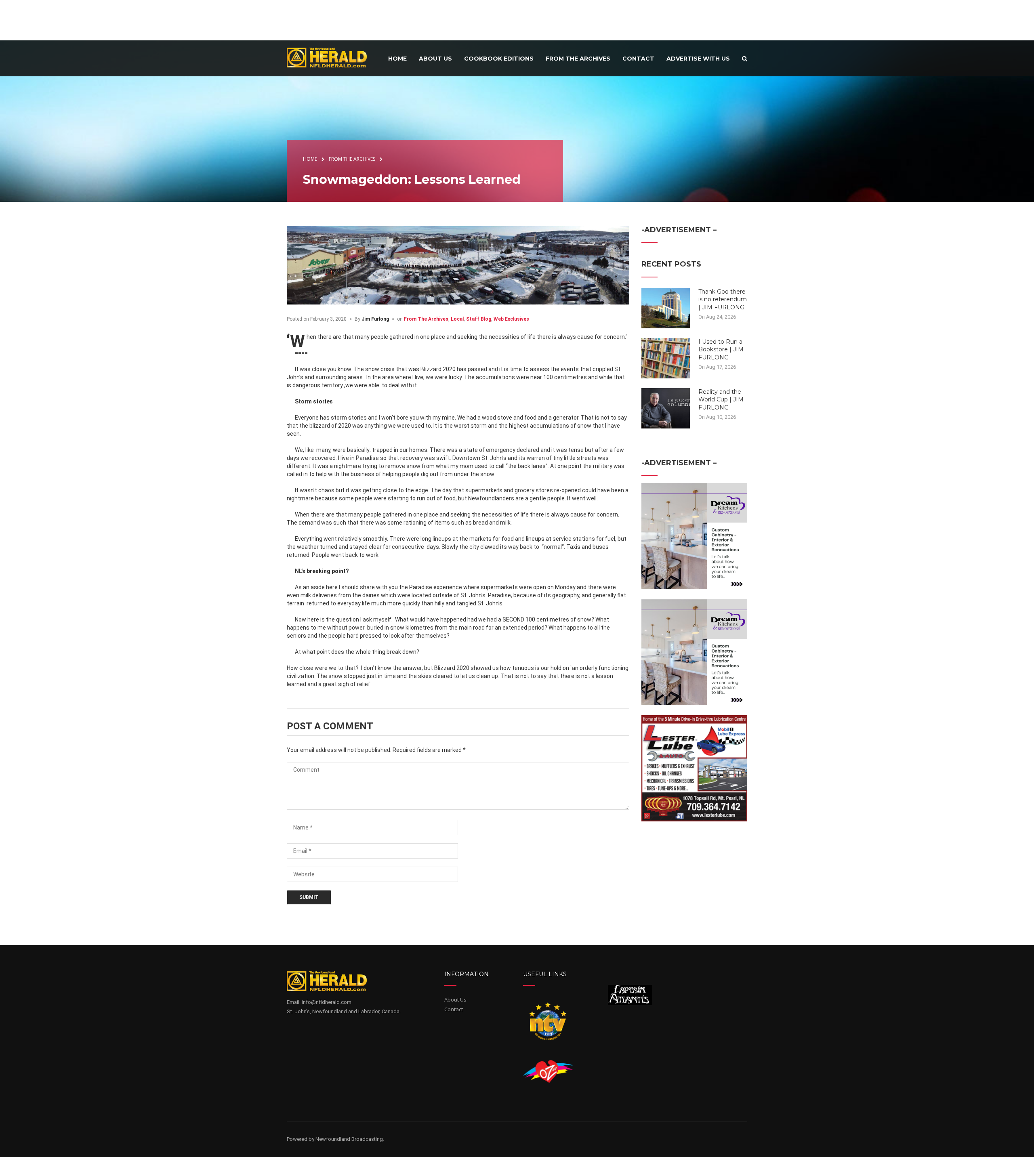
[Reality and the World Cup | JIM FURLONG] (665, 407)
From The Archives (426, 319)
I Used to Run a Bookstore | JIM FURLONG (721, 349)
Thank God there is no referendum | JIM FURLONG (722, 299)
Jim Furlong (375, 319)
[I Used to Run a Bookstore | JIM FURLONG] (665, 357)
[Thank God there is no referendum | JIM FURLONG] (665, 307)
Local (457, 319)
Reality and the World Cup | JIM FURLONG (721, 399)
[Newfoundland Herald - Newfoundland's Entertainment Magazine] (331, 57)
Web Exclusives (511, 319)
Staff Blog (478, 319)
